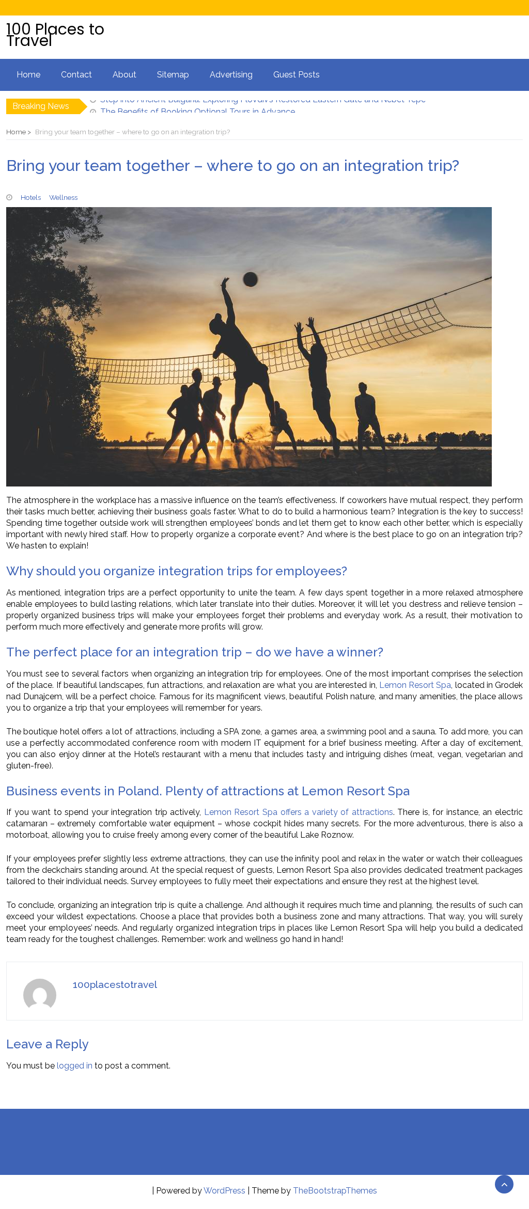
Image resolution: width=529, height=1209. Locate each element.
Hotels (31, 197)
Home (28, 75)
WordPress (224, 1191)
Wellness (63, 197)
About (124, 75)
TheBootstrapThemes (335, 1191)
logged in (74, 1066)
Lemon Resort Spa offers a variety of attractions (298, 812)
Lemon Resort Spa (415, 685)
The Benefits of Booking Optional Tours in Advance (197, 106)
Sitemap (173, 75)
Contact (76, 75)
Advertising (231, 75)
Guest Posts (296, 75)
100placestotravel (115, 984)
